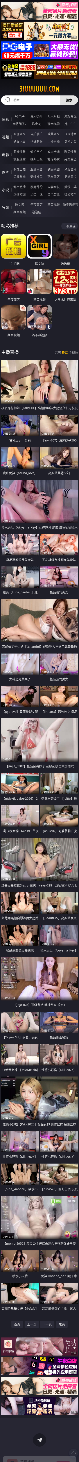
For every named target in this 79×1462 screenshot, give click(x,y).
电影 (5, 154)
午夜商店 (36, 204)
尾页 (62, 1324)
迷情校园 (19, 194)
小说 (5, 190)
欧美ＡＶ (53, 134)
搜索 (69, 100)
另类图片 (70, 177)
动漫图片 (70, 169)
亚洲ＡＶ (19, 134)
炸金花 (36, 124)
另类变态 (70, 159)
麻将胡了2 (20, 124)
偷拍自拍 (36, 151)
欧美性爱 (70, 151)
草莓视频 (53, 204)
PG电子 (19, 116)
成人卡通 (53, 151)
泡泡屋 (36, 212)
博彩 (5, 119)
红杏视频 (19, 212)
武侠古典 (70, 187)
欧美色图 (53, 169)
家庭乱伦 (36, 187)
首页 (17, 1324)
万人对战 (53, 116)
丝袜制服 (36, 141)
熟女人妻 (19, 141)
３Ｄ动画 (70, 134)
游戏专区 (70, 116)
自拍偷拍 (36, 134)
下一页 (47, 1324)
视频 (5, 137)
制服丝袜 (19, 159)
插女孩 (19, 204)
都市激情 (19, 187)
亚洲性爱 (19, 151)
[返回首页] (73, 1453)
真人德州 (36, 116)
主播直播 (53, 141)
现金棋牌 (53, 124)
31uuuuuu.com (39, 88)
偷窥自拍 (19, 169)
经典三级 (36, 159)
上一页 (31, 1324)
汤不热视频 (70, 204)
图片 (5, 172)
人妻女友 (53, 187)
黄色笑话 (53, 194)
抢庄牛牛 (70, 124)
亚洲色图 (36, 169)
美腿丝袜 (19, 177)
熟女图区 (53, 177)
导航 (5, 207)
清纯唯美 (36, 177)
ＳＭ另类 (70, 141)
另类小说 (36, 194)
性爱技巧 (70, 194)
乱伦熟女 (53, 159)
